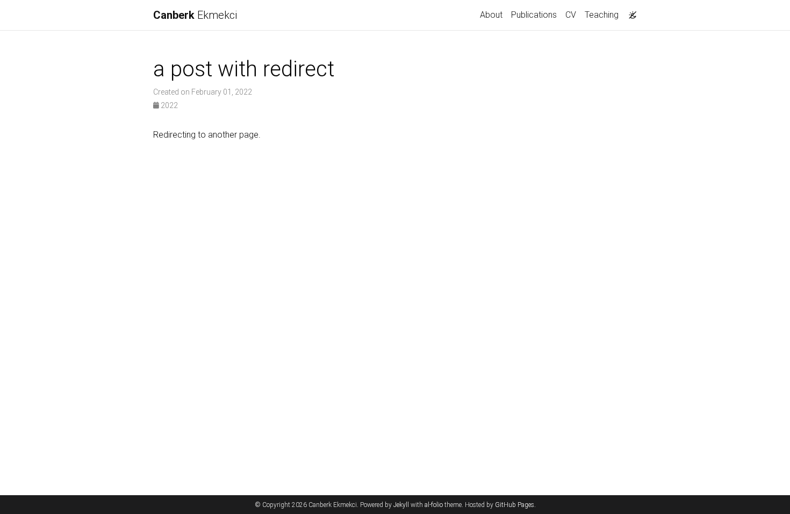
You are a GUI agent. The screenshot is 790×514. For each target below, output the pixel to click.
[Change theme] (630, 11)
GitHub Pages (514, 505)
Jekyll (401, 505)
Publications (534, 15)
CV (570, 15)
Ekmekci (195, 15)
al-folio (434, 505)
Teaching (602, 15)
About (491, 15)
